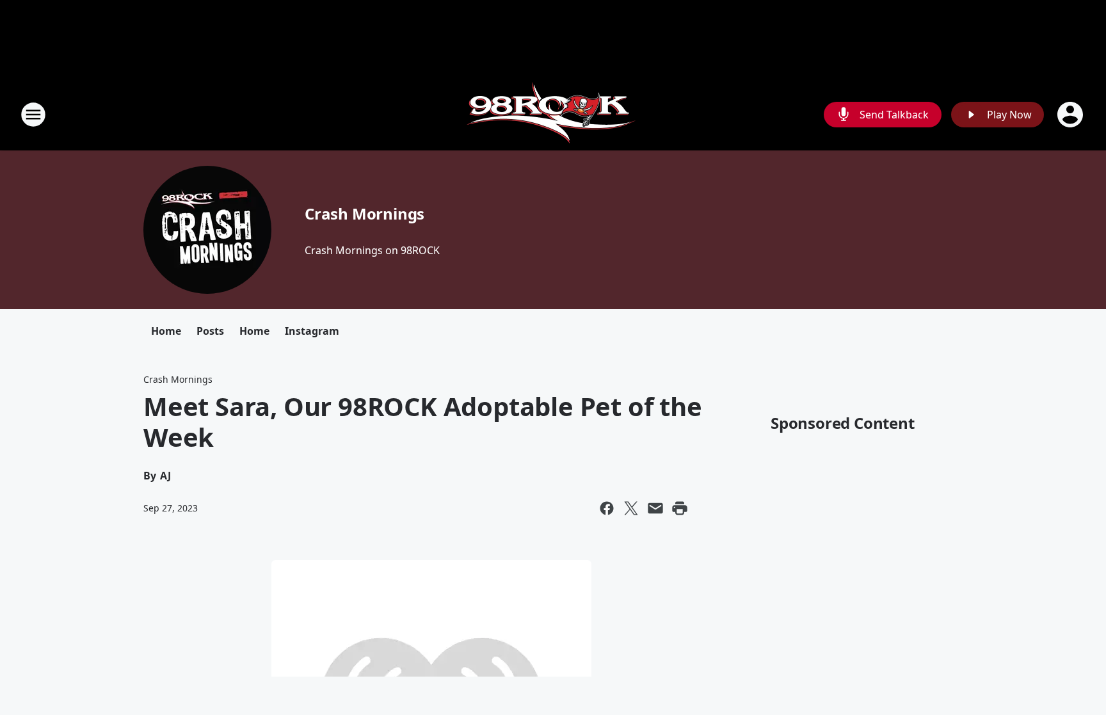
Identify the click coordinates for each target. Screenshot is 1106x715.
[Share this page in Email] (655, 508)
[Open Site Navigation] (33, 114)
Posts (210, 331)
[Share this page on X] (631, 508)
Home (166, 331)
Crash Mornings (364, 213)
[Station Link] (553, 114)
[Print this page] (680, 508)
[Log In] (1071, 114)
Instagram (312, 331)
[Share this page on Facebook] (607, 508)
